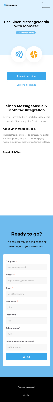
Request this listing (26, 76)
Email (8, 288)
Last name (11, 314)
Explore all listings (26, 84)
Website (10, 274)
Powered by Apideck (26, 387)
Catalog (26, 395)
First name (11, 301)
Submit (26, 356)
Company (10, 261)
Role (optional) (13, 328)
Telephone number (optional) (20, 341)
